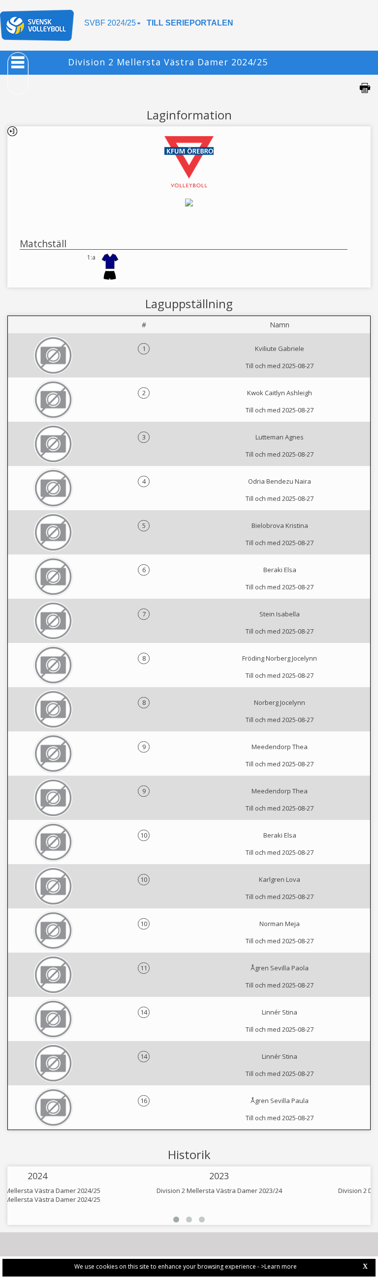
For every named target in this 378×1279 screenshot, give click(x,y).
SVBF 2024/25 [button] (110, 23)
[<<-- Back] (12, 131)
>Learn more (279, 1266)
